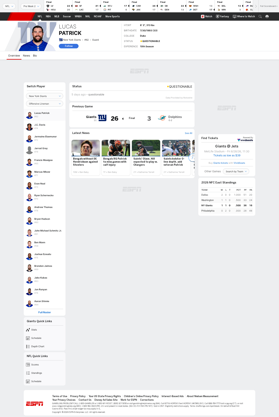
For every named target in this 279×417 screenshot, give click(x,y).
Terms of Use (59, 396)
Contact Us (85, 400)
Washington (207, 200)
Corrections (147, 400)
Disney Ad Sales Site (106, 400)
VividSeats (248, 138)
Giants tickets (220, 162)
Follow (69, 46)
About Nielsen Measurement (202, 396)
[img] (122, 118)
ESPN (21, 16)
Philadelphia (207, 210)
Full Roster (44, 312)
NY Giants (207, 205)
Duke (143, 35)
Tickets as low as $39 (226, 155)
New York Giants (72, 39)
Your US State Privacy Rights (105, 396)
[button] (260, 16)
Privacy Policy (78, 396)
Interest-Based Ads (173, 396)
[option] (86, 157)
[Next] (256, 6)
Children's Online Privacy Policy (141, 396)
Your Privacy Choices (64, 400)
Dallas (204, 194)
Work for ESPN (129, 400)
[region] (227, 200)
